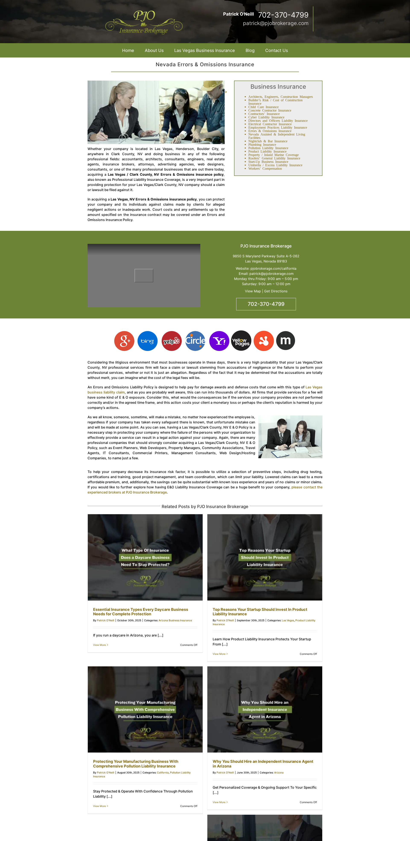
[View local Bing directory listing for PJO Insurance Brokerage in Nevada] (148, 333)
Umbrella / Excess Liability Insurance (275, 164)
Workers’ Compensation (265, 168)
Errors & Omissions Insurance (269, 130)
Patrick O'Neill (105, 620)
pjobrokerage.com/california (273, 268)
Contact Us (276, 50)
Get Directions (275, 291)
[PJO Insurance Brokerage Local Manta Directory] (285, 333)
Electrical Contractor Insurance (270, 123)
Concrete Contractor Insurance (269, 110)
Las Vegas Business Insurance (204, 50)
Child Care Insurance (263, 106)
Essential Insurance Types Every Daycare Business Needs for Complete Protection (140, 611)
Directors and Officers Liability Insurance (278, 120)
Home (128, 50)
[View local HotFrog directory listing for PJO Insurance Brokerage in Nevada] (263, 333)
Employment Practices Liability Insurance (277, 127)
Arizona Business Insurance (175, 620)
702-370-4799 (266, 304)
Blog (250, 50)
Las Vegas (288, 620)
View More (99, 645)
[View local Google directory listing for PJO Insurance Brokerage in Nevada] (125, 333)
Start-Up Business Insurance (268, 161)
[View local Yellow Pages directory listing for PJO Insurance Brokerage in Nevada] (241, 333)
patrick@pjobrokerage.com (276, 23)
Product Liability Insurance (267, 151)
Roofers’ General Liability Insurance (274, 158)
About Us (154, 50)
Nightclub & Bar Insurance (267, 141)
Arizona (279, 772)
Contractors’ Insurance (264, 113)
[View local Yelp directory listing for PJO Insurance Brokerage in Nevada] (171, 333)
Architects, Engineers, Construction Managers (280, 96)
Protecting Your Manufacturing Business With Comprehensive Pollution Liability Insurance (135, 763)
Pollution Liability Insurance (268, 147)
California (163, 772)
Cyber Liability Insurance (266, 117)
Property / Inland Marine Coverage (273, 154)
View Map (253, 291)
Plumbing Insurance (262, 144)
